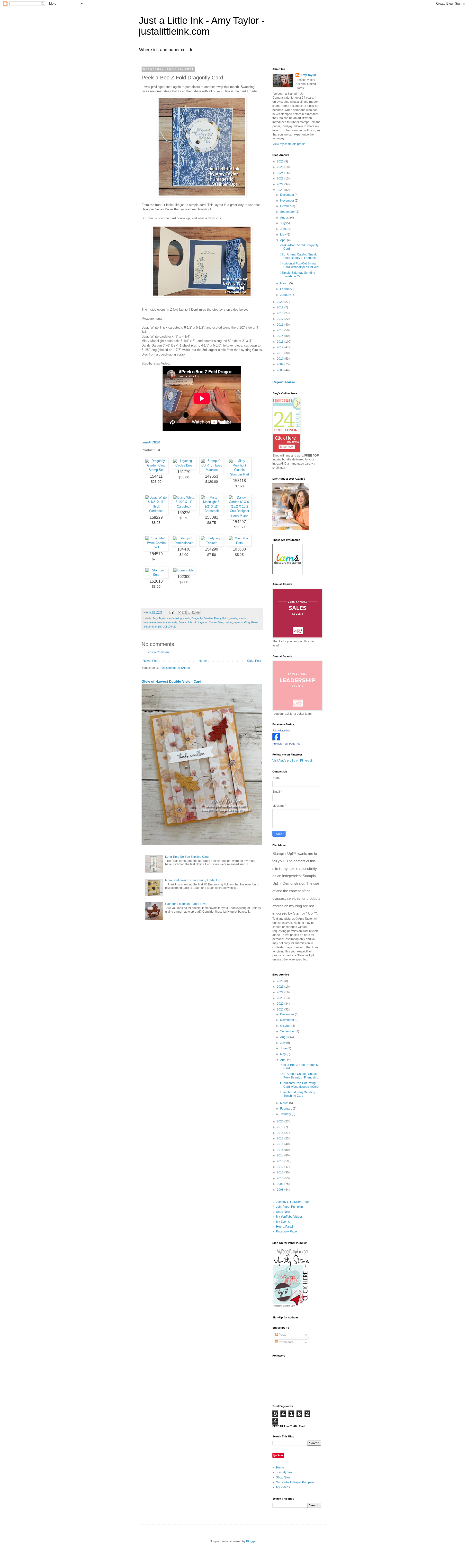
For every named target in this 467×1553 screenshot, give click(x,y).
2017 (280, 319)
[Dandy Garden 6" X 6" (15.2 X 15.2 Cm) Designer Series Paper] (239, 515)
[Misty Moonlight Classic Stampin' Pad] (239, 474)
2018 (280, 313)
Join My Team (285, 1472)
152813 (156, 581)
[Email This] (179, 612)
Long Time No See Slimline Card (187, 856)
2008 (280, 370)
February (286, 289)
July (283, 223)
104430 (183, 549)
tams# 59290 (151, 442)
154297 (239, 522)
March (284, 283)
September (288, 211)
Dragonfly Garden (202, 618)
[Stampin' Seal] (156, 575)
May (283, 234)
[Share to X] (188, 612)
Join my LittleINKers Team (293, 1202)
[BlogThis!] (184, 612)
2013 (280, 341)
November (287, 200)
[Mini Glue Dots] (239, 543)
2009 (280, 364)
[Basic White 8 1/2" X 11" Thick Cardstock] (156, 511)
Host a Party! (284, 1226)
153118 (239, 481)
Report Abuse (283, 382)
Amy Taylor (159, 618)
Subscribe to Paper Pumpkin (295, 1482)
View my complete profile (288, 144)
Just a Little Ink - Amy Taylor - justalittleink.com (202, 26)
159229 (156, 517)
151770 (183, 472)
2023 (280, 178)
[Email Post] (171, 612)
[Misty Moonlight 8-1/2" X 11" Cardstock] (211, 511)
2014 (280, 336)
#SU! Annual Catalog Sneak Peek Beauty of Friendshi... (299, 256)
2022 (280, 184)
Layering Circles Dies (210, 622)
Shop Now (283, 1212)
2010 (280, 358)
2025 (280, 167)
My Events (283, 1221)
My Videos (283, 1487)
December (287, 194)
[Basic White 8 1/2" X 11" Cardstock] (184, 506)
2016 (280, 324)
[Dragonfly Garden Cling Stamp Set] (156, 470)
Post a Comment (159, 652)
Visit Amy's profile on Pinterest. (292, 760)
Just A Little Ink (281, 730)
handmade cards (167, 622)
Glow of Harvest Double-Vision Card (171, 681)
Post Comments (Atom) (175, 668)
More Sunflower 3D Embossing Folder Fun (193, 880)
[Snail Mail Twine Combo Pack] (156, 547)
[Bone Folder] (184, 570)
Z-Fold (172, 626)
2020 (280, 302)
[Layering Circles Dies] (184, 465)
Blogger (251, 1541)
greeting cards (237, 618)
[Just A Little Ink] (276, 739)
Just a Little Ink (188, 622)
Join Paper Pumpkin (289, 1206)
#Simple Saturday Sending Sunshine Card (297, 274)
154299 (211, 549)
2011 (280, 353)
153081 (211, 517)
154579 (156, 554)
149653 (211, 476)
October (285, 206)
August (285, 217)
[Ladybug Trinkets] (211, 543)
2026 (280, 161)
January (286, 295)
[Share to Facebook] (193, 612)
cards (186, 618)
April (283, 240)
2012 (280, 347)
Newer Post (150, 660)
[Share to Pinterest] (198, 612)
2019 (280, 307)
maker (228, 622)
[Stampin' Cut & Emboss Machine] (211, 470)
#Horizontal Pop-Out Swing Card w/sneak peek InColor (299, 265)
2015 (280, 330)
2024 (280, 173)
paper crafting (242, 622)
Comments (285, 1342)
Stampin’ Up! (159, 626)
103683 (239, 549)
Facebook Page (286, 1231)
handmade (150, 622)
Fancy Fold (220, 618)
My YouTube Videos (289, 1216)
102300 (183, 577)
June (283, 229)
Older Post (254, 660)
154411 (156, 476)
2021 (280, 190)
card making (174, 618)
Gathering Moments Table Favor (186, 904)
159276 (183, 513)
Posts (282, 1334)
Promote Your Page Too (286, 743)
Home (203, 660)
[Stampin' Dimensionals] (184, 543)
